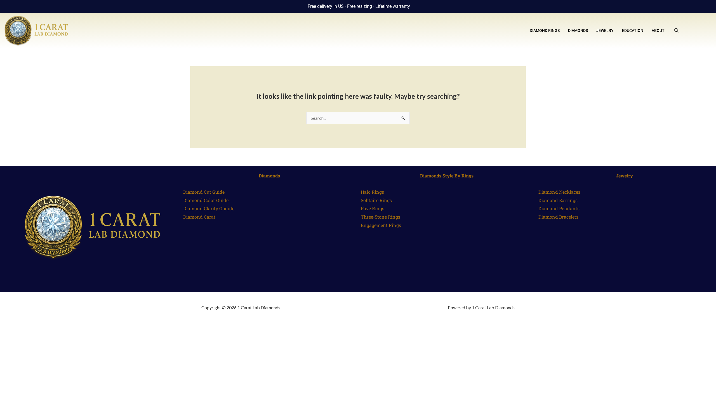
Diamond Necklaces (559, 192)
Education (632, 30)
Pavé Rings (372, 208)
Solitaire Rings (376, 200)
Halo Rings (372, 192)
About (658, 30)
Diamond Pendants (559, 208)
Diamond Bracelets (558, 217)
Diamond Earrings (558, 200)
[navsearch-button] (676, 30)
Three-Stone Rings (380, 217)
